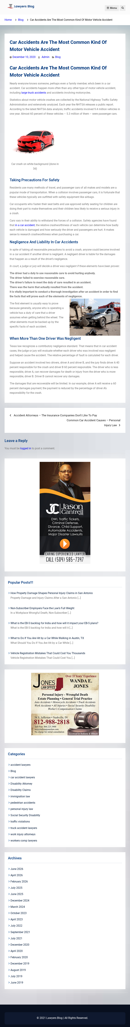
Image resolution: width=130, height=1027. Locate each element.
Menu (113, 8)
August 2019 (18, 970)
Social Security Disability (25, 815)
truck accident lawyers (23, 828)
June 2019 (16, 982)
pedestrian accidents (22, 802)
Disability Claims (20, 790)
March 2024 (17, 906)
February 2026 (19, 881)
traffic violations (20, 821)
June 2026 (16, 869)
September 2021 (20, 932)
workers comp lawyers (23, 840)
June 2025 (16, 894)
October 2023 (18, 913)
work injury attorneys (22, 834)
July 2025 (16, 887)
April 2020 (16, 951)
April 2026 (16, 875)
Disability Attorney (21, 783)
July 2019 (16, 976)
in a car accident (25, 225)
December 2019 (19, 963)
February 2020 (19, 957)
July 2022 (16, 925)
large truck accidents (34, 92)
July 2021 (16, 938)
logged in (25, 448)
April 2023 (16, 919)
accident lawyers (20, 764)
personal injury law (21, 809)
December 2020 (19, 944)
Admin (45, 57)
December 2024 (19, 900)
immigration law (20, 796)
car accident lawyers (22, 777)
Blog (58, 57)
